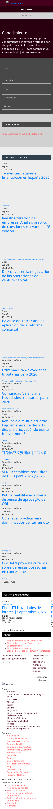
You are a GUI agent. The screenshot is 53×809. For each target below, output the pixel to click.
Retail (9, 758)
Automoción (13, 736)
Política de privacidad (17, 788)
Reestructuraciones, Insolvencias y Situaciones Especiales (23, 259)
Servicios (8, 80)
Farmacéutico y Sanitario (19, 750)
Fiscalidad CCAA (31, 381)
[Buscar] (49, 68)
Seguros (11, 766)
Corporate (5, 459)
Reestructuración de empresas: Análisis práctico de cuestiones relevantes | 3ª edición (26, 224)
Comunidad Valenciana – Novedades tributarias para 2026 (25, 397)
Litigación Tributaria (16, 718)
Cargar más (9, 582)
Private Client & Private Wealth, (13, 381)
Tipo (6, 89)
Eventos (27, 15)
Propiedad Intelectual (17, 721)
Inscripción (7, 604)
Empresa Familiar (15, 744)
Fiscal (10, 705)
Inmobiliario (12, 755)
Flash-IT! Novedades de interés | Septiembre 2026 (24, 609)
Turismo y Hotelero (16, 775)
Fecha (7, 106)
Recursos (26, 9)
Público (4, 578)
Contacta (11, 805)
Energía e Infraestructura (19, 747)
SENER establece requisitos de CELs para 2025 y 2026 (24, 474)
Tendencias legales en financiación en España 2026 (26, 175)
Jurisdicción (10, 97)
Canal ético (12, 803)
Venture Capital (7, 308)
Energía (4, 483)
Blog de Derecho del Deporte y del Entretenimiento (24, 644)
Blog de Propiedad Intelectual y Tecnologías (28, 651)
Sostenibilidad (14, 769)
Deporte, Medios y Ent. (18, 741)
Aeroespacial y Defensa (18, 764)
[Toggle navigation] (3, 3)
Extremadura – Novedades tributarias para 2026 (24, 372)
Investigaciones (7, 551)
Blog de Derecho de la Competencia (24, 640)
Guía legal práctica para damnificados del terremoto (25, 520)
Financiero (6, 206)
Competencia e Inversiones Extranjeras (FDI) (26, 695)
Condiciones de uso (16, 785)
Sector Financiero (15, 761)
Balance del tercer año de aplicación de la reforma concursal (23, 325)
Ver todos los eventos (14, 630)
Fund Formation (14, 752)
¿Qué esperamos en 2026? (15, 134)
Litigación (12, 710)
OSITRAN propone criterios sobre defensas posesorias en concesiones (24, 567)
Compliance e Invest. (17, 738)
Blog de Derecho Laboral (19, 648)
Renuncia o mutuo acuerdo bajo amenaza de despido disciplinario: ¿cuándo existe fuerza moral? (25, 427)
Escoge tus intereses (42, 678)
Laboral (4, 440)
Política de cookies (16, 790)
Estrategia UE (36, 134)
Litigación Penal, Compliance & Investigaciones (22, 714)
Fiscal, (4, 409)
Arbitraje (11, 692)
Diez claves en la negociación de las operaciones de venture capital (26, 275)
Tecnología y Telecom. (18, 772)
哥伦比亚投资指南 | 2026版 (24, 452)
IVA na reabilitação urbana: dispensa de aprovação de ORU (24, 499)
